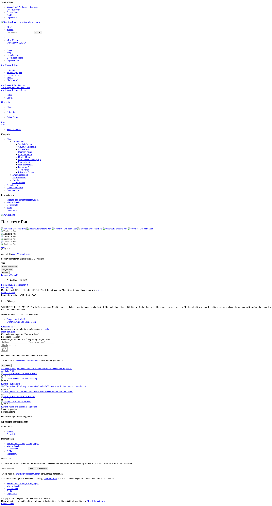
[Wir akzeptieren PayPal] (8, 215)
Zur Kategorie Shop (10, 65)
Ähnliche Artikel (8, 368)
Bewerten (5, 275)
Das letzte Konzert (29, 373)
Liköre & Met (13, 80)
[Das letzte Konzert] (11, 373)
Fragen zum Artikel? (16, 319)
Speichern (6, 366)
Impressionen (13, 190)
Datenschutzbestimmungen (28, 360)
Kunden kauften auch (26, 368)
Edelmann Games (26, 172)
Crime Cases (23, 149)
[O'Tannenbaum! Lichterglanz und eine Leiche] (23, 386)
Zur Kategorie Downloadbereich (15, 87)
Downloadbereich (15, 187)
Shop (9, 139)
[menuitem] (139, 7)
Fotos (9, 95)
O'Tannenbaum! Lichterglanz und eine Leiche (65, 386)
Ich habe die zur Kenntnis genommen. (34, 360)
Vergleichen (7, 269)
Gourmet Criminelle (27, 147)
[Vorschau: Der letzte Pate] (13, 228)
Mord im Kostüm (27, 396)
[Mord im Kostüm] (10, 396)
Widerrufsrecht (13, 10)
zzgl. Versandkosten (21, 254)
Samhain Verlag (25, 144)
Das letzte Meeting (29, 378)
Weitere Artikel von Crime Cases (21, 322)
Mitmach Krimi (25, 152)
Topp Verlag (23, 170)
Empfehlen (15, 275)
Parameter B (23, 167)
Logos (9, 97)
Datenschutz (12, 12)
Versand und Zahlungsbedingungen (23, 7)
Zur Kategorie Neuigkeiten (13, 85)
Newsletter (11, 434)
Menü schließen (14, 129)
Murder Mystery (25, 162)
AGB (9, 15)
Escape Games (13, 75)
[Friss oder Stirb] (9, 401)
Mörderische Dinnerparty (29, 159)
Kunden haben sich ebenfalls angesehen (54, 368)
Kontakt (10, 431)
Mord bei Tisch (25, 154)
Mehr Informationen (96, 501)
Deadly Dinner (24, 157)
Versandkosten (50, 478)
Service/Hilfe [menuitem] (20, 10)
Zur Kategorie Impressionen (13, 90)
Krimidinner (12, 70)
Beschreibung (7, 285)
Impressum (12, 17)
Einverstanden (7, 503)
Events (10, 77)
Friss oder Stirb (24, 401)
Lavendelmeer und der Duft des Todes (55, 391)
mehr (99, 290)
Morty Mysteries (25, 164)
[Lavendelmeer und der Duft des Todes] (19, 391)
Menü (9, 27)
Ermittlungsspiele (14, 72)
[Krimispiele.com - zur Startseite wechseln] (20, 22)
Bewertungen (21, 285)
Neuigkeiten (12, 185)
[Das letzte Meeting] (11, 378)
